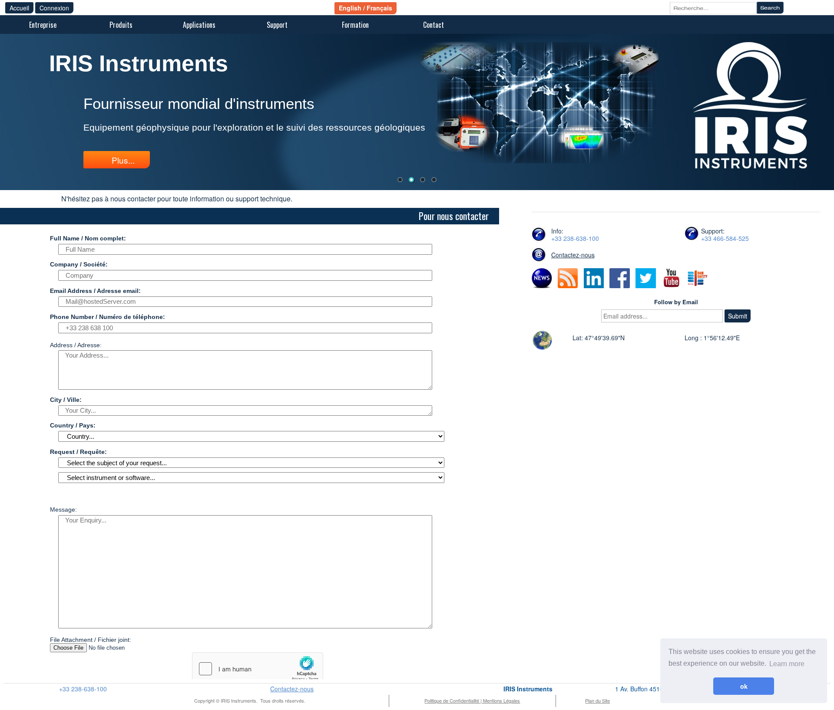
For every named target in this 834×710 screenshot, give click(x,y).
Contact (433, 25)
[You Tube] (672, 278)
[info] (539, 234)
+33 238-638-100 (575, 238)
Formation (355, 25)
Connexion (54, 7)
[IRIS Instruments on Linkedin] (594, 278)
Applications (199, 25)
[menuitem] (42, 25)
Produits (120, 25)
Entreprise (42, 25)
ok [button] (744, 686)
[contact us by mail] (539, 255)
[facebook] (619, 278)
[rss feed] (568, 278)
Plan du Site (597, 700)
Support (277, 25)
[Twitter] (645, 278)
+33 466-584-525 (725, 238)
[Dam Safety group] (698, 278)
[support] (691, 233)
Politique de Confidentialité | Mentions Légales (472, 700)
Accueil (19, 7)
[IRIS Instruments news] (542, 278)
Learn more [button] (786, 663)
